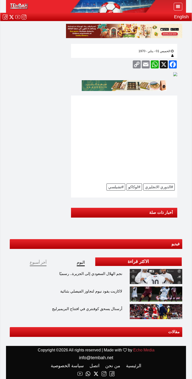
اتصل (94, 365)
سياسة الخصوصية (67, 365)
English (181, 16)
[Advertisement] (124, 139)
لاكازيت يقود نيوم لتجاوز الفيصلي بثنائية (91, 291)
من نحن (112, 365)
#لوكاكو (134, 187)
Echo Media (143, 350)
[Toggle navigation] (178, 7)
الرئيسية (133, 365)
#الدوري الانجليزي (159, 187)
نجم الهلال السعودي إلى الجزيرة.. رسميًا (90, 273)
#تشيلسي (116, 187)
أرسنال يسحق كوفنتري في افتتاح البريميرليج (87, 309)
